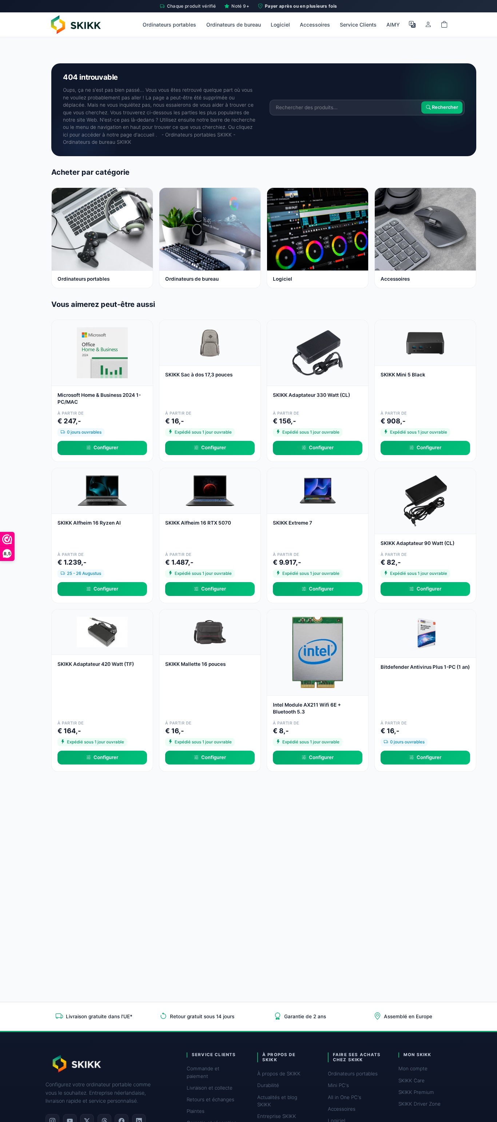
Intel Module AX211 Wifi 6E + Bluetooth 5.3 (307, 708)
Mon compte (413, 1068)
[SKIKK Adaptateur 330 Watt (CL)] (317, 352)
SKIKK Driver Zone (419, 1104)
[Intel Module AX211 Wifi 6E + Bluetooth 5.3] (317, 652)
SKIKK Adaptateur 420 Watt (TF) (95, 664)
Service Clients (358, 24)
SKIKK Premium (416, 1092)
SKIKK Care (411, 1080)
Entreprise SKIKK (276, 1116)
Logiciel (280, 24)
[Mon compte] (428, 24)
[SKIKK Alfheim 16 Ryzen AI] (102, 490)
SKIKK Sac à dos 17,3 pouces (198, 375)
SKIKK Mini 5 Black (403, 375)
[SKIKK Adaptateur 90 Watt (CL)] (425, 500)
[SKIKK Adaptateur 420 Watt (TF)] (102, 631)
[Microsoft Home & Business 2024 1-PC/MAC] (102, 352)
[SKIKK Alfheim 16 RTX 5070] (209, 490)
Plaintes (195, 1111)
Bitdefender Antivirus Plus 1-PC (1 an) (425, 667)
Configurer (106, 447)
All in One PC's (344, 1097)
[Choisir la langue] (412, 24)
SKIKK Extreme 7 (292, 523)
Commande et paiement (203, 1072)
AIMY (393, 24)
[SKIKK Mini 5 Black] (425, 342)
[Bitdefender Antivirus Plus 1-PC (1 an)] (425, 633)
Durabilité (268, 1085)
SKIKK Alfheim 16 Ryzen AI (89, 523)
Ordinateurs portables (169, 24)
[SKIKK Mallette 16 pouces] (209, 631)
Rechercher (444, 107)
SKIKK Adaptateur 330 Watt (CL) (311, 395)
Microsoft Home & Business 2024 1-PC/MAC (99, 398)
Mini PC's (338, 1085)
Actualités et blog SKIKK (277, 1100)
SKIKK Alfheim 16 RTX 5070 (198, 523)
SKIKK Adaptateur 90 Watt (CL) (417, 543)
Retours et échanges (210, 1099)
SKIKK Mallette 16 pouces (195, 664)
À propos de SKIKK (279, 1073)
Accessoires (315, 24)
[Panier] (444, 24)
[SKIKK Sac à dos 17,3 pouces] (209, 342)
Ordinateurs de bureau (233, 24)
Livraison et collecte (209, 1088)
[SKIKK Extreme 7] (317, 490)
